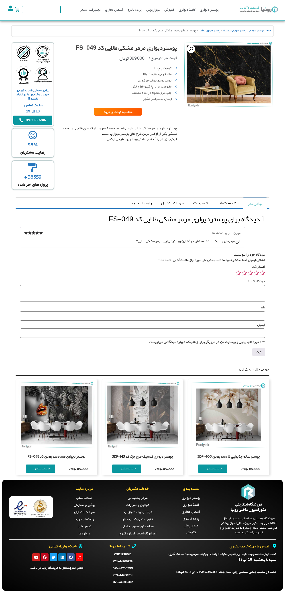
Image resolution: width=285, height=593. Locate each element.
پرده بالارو (135, 9)
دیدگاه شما (256, 281)
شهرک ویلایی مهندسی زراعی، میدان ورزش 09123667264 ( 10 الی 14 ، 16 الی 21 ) (226, 572)
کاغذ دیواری (187, 9)
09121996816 (122, 554)
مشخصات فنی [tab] (227, 203)
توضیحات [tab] (200, 203)
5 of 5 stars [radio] (238, 273)
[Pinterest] (45, 557)
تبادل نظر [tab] (255, 204)
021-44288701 (122, 575)
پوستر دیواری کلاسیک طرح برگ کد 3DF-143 (142, 456)
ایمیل (261, 324)
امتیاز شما (258, 266)
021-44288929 (122, 561)
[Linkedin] (62, 557)
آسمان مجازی (114, 9)
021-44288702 (123, 582)
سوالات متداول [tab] (172, 203)
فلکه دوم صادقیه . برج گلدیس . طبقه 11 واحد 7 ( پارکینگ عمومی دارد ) (230, 554)
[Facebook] (71, 557)
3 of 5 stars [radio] (250, 273)
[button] (191, 49)
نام (263, 307)
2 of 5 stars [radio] (256, 273)
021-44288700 (123, 568)
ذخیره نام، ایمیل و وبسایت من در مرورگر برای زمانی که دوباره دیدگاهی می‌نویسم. (205, 342)
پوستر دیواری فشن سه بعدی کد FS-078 (56, 456)
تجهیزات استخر (90, 9)
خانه (269, 31)
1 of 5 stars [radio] (262, 273)
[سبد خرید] (17, 9)
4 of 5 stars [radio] (244, 273)
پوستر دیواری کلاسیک (234, 31)
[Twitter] (53, 557)
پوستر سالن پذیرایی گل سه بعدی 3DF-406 (228, 456)
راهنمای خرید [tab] (141, 203)
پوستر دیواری (209, 9)
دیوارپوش (153, 9)
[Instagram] (79, 557)
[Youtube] (36, 557)
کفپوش (169, 9)
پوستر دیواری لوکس (209, 31)
